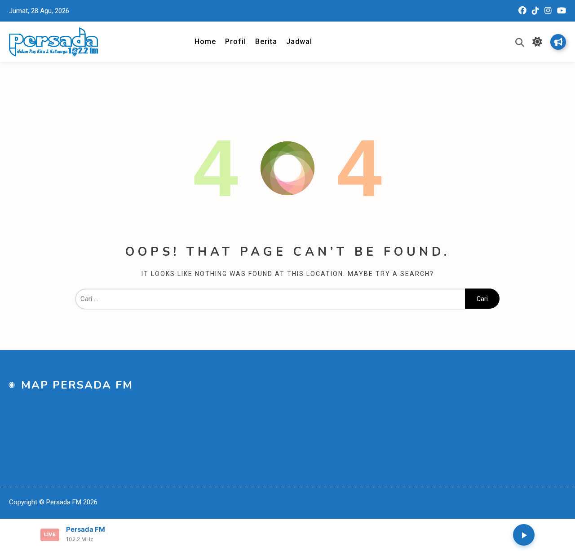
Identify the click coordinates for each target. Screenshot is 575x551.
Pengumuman (558, 42)
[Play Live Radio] (524, 535)
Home (205, 41)
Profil (235, 41)
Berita (266, 41)
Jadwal (299, 41)
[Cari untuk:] (270, 299)
